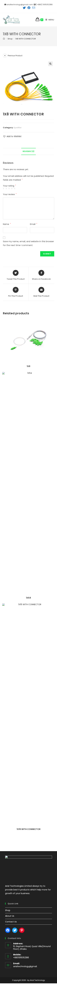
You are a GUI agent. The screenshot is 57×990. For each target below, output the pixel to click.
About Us (9, 915)
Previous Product (15, 55)
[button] (12, 136)
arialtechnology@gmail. (25, 966)
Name (7, 224)
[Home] (4, 38)
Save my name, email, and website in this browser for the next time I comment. (28, 243)
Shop (7, 910)
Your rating (9, 186)
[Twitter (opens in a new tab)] (24, 7)
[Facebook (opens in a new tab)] (29, 7)
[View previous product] (5, 56)
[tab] (28, 151)
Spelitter (18, 127)
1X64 (28, 597)
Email (33, 224)
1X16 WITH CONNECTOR (28, 829)
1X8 (28, 366)
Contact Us (11, 921)
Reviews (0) (28, 151)
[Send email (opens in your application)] (33, 7)
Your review (10, 194)
